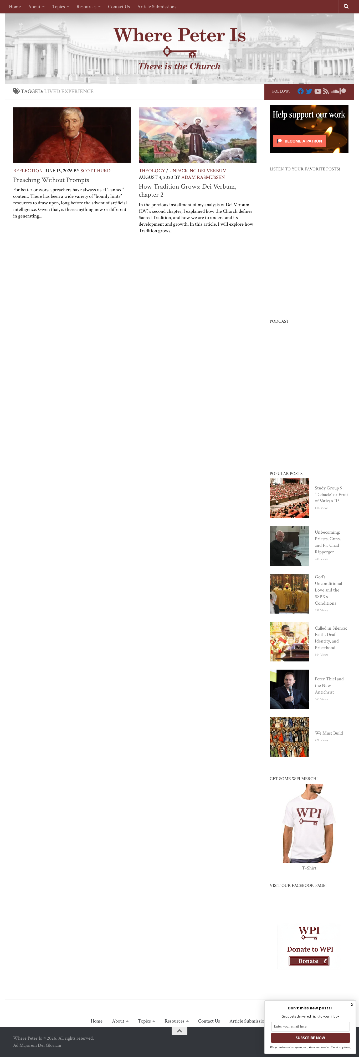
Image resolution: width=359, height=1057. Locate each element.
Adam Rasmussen (203, 177)
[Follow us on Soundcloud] (334, 91)
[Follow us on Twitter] (309, 91)
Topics (58, 6)
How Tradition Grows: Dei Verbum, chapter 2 (187, 190)
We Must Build (329, 733)
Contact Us (119, 6)
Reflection (28, 171)
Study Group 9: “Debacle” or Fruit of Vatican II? (331, 494)
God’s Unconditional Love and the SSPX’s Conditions (328, 590)
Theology (152, 171)
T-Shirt (309, 868)
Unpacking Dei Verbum (198, 171)
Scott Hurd (95, 171)
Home (15, 6)
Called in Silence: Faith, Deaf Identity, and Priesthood (331, 638)
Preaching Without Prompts (51, 179)
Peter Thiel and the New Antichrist (329, 685)
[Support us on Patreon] (343, 91)
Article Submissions (156, 6)
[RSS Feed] (326, 91)
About (34, 6)
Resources (86, 6)
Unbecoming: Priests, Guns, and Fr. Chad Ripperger (328, 542)
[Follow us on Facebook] (301, 91)
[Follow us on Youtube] (317, 91)
